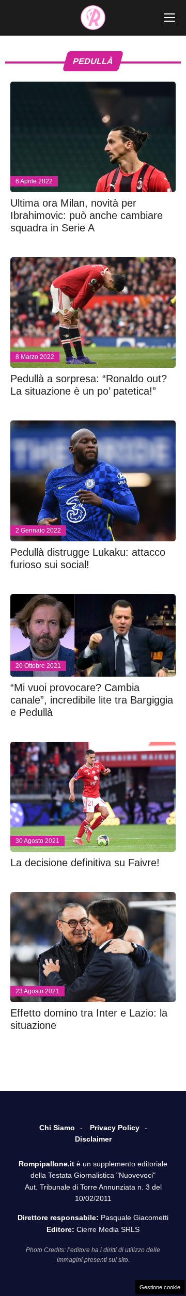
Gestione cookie (160, 1287)
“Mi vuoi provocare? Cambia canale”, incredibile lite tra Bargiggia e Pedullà (91, 700)
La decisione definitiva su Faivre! (85, 862)
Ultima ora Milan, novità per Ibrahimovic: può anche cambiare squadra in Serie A (86, 215)
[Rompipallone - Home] (93, 17)
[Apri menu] (169, 17)
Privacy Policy (115, 1127)
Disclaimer (93, 1139)
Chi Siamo (57, 1127)
